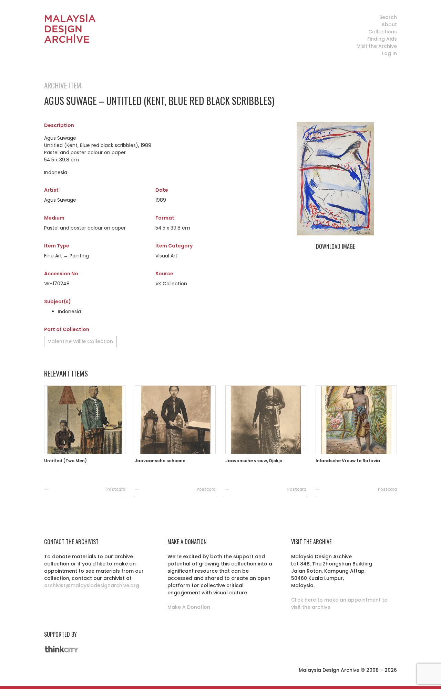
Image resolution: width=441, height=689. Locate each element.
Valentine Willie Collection (80, 341)
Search (388, 17)
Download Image (335, 246)
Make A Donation (188, 607)
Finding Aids (382, 38)
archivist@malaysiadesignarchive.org (91, 585)
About (389, 24)
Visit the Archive (377, 46)
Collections (382, 31)
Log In (389, 53)
